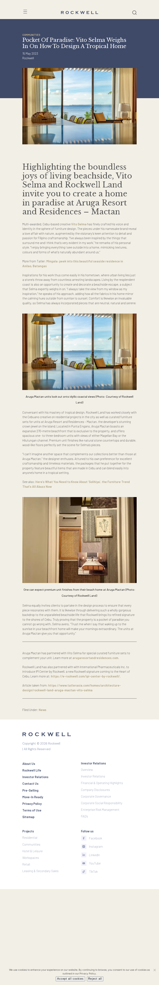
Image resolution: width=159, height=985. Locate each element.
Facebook (95, 838)
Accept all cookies (70, 978)
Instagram (96, 846)
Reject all (95, 978)
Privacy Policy (88, 973)
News (42, 710)
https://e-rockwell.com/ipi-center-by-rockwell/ (85, 676)
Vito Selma (79, 224)
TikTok (93, 871)
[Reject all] (154, 970)
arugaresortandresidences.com (95, 658)
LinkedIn (94, 855)
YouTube (95, 863)
